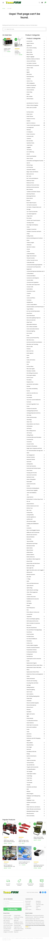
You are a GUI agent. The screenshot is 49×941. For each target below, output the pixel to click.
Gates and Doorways (36, 417)
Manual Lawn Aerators (36, 534)
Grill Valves (36, 433)
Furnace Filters (36, 366)
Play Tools (36, 510)
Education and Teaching (36, 344)
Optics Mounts (36, 585)
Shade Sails (36, 698)
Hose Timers (36, 470)
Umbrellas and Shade (36, 787)
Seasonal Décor (36, 503)
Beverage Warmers (36, 196)
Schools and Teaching (36, 680)
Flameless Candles (36, 371)
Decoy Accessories (36, 320)
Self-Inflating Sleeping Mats (36, 696)
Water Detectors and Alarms (36, 807)
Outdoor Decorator (36, 596)
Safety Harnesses (36, 678)
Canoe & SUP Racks (36, 61)
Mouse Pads (36, 561)
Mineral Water (36, 550)
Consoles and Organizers (35, 282)
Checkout (38, 906)
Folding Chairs (36, 236)
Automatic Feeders (36, 169)
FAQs (26, 907)
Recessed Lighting (36, 331)
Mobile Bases (36, 552)
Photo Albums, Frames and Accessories (36, 613)
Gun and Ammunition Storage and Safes (36, 451)
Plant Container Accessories (36, 623)
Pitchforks (36, 539)
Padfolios (36, 601)
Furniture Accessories (36, 408)
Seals (36, 581)
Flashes (36, 386)
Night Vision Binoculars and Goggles (36, 570)
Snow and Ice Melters (36, 727)
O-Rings (36, 579)
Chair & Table (36, 67)
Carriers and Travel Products (36, 220)
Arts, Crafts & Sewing (36, 47)
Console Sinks (36, 280)
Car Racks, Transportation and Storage (36, 208)
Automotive (36, 50)
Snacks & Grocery (36, 118)
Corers (36, 295)
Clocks (36, 249)
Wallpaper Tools (36, 800)
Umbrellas (36, 700)
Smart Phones (36, 116)
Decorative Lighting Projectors (36, 317)
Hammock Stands (36, 459)
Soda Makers (36, 289)
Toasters (36, 293)
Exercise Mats (36, 140)
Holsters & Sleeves (36, 87)
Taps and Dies (36, 541)
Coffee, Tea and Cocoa (36, 260)
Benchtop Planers (36, 193)
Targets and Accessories (36, 767)
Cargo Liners (36, 216)
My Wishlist (38, 903)
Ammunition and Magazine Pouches (36, 160)
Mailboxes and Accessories (36, 532)
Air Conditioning (36, 151)
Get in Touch (28, 909)
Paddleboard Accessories (36, 598)
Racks (36, 660)
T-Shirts (36, 758)
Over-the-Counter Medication (36, 399)
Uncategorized (36, 127)
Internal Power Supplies (36, 490)
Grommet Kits (36, 439)
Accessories (36, 41)
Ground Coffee (36, 444)
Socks (36, 729)
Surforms (36, 749)
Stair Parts (36, 733)
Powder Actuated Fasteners (36, 647)
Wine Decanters (36, 813)
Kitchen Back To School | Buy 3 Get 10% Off (36, 500)
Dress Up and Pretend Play (36, 337)
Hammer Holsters (36, 457)
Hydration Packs (36, 143)
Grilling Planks (36, 435)
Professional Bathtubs (36, 652)
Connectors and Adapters (36, 278)
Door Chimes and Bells (36, 326)
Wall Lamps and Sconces (36, 621)
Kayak (36, 94)
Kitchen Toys (36, 508)
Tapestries (36, 616)
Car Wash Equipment (36, 213)
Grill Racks (36, 428)
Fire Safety (36, 379)
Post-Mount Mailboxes (36, 638)
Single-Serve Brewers (36, 255)
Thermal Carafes (36, 258)
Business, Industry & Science (36, 59)
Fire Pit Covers (36, 377)
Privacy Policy (28, 906)
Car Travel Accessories (36, 211)
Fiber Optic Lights (36, 368)
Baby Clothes (36, 54)
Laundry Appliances (36, 517)
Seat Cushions (36, 694)
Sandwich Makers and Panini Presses (36, 306)
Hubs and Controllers (36, 475)
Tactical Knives (36, 762)
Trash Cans (36, 780)
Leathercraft (36, 519)
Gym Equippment (36, 455)
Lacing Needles (36, 514)
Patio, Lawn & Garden (36, 108)
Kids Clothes (36, 96)
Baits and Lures (36, 174)
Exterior (36, 362)
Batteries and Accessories (36, 187)
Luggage (36, 147)
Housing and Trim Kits (36, 472)
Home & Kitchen (36, 89)
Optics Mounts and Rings (36, 590)
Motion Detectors (36, 556)
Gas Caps (36, 415)
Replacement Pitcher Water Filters (36, 665)
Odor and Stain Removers (36, 583)
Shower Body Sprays (36, 705)
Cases (36, 227)
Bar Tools (36, 176)
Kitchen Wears (36, 100)
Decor (36, 70)
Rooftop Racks (36, 112)
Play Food (36, 625)
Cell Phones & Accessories (36, 65)
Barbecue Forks (36, 182)
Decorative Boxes (36, 315)
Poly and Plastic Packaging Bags (36, 629)
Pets (36, 610)
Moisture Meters (36, 554)
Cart (37, 907)
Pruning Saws (36, 654)
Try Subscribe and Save (36, 720)
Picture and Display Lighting (36, 618)
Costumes (36, 300)
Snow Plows (36, 313)
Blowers (36, 200)
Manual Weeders (36, 537)
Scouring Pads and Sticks (36, 683)
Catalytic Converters (36, 229)
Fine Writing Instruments (36, 373)
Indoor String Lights (36, 479)
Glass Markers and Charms (36, 424)
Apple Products (36, 43)
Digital (36, 72)
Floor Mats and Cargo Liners (36, 284)
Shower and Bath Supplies (36, 703)
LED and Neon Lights (36, 521)
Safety (35, 676)
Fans (36, 364)
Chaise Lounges (36, 242)
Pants (36, 355)
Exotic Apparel (36, 353)
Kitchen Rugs (36, 165)
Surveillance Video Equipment (36, 559)
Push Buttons (36, 656)
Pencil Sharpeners (36, 607)
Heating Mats (36, 463)
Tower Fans (36, 778)
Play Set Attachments (36, 627)
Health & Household (36, 85)
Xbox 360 (36, 576)
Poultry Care (36, 643)
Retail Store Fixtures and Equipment (36, 674)
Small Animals (35, 718)
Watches (36, 129)
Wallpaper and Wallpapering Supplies (36, 797)
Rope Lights (36, 481)
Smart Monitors (36, 722)
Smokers (36, 348)
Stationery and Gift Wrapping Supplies (36, 739)
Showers (36, 709)
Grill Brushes (36, 426)
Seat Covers (36, 691)
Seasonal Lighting (36, 689)
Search (39, 2)
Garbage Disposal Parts (36, 410)
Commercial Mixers (36, 275)
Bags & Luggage (36, 56)
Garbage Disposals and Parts (36, 413)
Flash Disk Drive (36, 76)
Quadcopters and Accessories (36, 658)
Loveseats (36, 528)
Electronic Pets (36, 351)
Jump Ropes (36, 145)
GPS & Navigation (36, 83)
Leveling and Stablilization (36, 523)
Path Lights (36, 603)
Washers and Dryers (36, 802)
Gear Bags (36, 419)
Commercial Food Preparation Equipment (36, 268)
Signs (36, 716)
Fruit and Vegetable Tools (36, 404)
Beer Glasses (36, 189)
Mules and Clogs (36, 565)
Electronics (36, 74)
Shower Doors (36, 707)
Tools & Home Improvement (36, 125)
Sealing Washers (36, 687)
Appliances (36, 45)
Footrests (36, 402)
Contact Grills (36, 286)
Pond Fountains (36, 634)
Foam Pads (36, 395)
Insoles (36, 486)
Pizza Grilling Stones (36, 430)
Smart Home (35, 114)
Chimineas (36, 244)
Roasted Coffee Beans (36, 446)
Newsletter (38, 901)
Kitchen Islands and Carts (36, 506)
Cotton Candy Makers (36, 304)
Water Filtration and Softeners (36, 809)
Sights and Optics (36, 714)
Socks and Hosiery (36, 359)
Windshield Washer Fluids (36, 811)
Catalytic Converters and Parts (36, 231)
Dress (36, 335)
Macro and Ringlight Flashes (36, 530)
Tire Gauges (36, 771)
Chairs (36, 233)
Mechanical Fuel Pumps (36, 543)
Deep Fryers (36, 322)
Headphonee (36, 302)
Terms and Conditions (27, 903)
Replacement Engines (36, 663)
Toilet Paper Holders (36, 773)
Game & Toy (36, 81)
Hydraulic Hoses (36, 477)
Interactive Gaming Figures (36, 488)
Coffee (36, 251)
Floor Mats (36, 218)
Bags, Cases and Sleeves (35, 171)
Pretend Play (36, 512)
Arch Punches (36, 167)
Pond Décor (36, 632)
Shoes (36, 240)
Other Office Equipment (36, 592)
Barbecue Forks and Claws (36, 185)
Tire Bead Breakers (36, 769)
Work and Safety (36, 815)
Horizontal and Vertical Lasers (36, 468)
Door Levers (36, 333)
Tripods (36, 784)
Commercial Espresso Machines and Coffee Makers (36, 272)
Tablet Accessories (35, 760)
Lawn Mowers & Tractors (36, 103)
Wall (36, 789)
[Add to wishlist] (7, 38)
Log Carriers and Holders (36, 384)
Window (36, 791)
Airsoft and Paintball (36, 156)
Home (3, 8)
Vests (36, 731)
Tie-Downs (36, 149)
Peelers (36, 605)
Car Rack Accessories (36, 205)
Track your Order (40, 904)
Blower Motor (36, 198)
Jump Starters (36, 497)
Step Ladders (36, 742)
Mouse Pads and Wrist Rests (36, 563)
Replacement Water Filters (36, 672)
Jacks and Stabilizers (36, 492)
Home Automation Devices (36, 328)
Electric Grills (36, 346)
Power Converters (36, 134)
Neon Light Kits (36, 568)
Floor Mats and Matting (36, 388)
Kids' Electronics (36, 340)
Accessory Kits (36, 136)
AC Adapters (36, 132)
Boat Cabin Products (36, 202)
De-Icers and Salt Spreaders (36, 311)
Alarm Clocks (36, 158)
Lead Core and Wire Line (36, 393)
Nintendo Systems (36, 574)
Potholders (36, 641)
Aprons (36, 163)
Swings (36, 753)
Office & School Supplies (36, 105)
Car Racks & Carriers (36, 63)
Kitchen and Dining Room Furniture (36, 238)
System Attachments (36, 756)
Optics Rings (36, 587)
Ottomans (36, 594)
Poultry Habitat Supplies (36, 645)
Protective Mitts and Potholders (36, 437)
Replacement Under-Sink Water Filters (36, 668)
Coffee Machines (36, 253)
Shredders (36, 711)
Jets (36, 494)
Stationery (36, 736)
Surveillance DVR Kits (36, 751)
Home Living (36, 92)
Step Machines (36, 745)
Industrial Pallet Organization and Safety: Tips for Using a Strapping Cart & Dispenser (18, 929)
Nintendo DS (36, 572)
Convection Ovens (36, 291)
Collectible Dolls (36, 262)
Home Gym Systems (36, 466)
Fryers (36, 406)
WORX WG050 (6, 922)
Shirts (36, 357)
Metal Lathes (36, 548)
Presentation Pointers (36, 649)
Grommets (36, 441)
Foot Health (36, 397)
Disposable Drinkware (35, 324)
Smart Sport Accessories (36, 725)
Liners (36, 525)
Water (36, 804)
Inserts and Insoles (36, 483)
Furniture (36, 78)
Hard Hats (36, 461)
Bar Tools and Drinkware (36, 178)
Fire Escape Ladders (36, 375)
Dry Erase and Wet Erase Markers (36, 342)
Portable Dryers (36, 636)
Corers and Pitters (36, 298)
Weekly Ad (38, 909)
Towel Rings (36, 776)
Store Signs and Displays (36, 224)
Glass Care (36, 421)
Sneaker (36, 120)
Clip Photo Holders (36, 247)
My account (28, 901)
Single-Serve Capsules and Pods (36, 448)
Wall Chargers (36, 793)
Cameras (36, 138)
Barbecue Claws (36, 180)
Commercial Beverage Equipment (36, 264)
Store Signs (36, 747)
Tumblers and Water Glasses (36, 191)
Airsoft (36, 154)
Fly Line (36, 390)
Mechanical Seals (36, 545)
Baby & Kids (36, 52)
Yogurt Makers (36, 309)
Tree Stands (36, 782)
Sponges (36, 685)
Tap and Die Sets (36, 764)
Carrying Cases (36, 222)
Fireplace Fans (36, 382)
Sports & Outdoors (36, 123)
